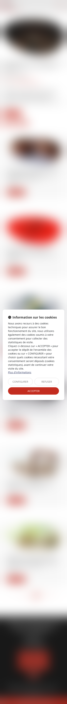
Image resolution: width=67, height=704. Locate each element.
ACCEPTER (34, 391)
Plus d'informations (19, 372)
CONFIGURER (20, 381)
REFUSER (46, 381)
